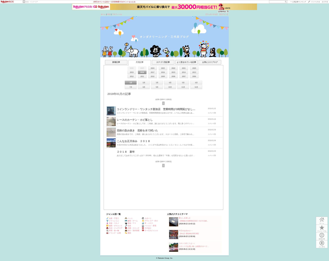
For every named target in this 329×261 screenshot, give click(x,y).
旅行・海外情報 (133, 230)
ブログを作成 (315, 2)
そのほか (148, 228)
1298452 (222, 12)
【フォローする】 (211, 14)
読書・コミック (133, 228)
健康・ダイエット (115, 226)
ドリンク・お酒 (115, 233)
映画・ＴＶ (132, 223)
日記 (109, 14)
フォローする (321, 231)
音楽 (129, 226)
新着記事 (322, 239)
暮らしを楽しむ (185, 218)
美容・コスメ (114, 223)
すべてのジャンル (151, 230)
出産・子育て (114, 218)
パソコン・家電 (150, 226)
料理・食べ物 (114, 230)
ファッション (114, 221)
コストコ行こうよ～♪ (187, 243)
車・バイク (149, 223)
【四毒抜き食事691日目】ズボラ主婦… (193, 221)
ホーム (103, 14)
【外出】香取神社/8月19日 (189, 234)
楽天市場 (325, 2)
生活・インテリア (31, 2)
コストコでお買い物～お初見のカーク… (194, 246)
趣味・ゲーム (133, 221)
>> (298, 2)
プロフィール (117, 14)
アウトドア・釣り (151, 221)
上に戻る (322, 247)
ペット (130, 218)
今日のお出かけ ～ (186, 231)
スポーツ (148, 218)
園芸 (129, 233)
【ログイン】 (224, 14)
